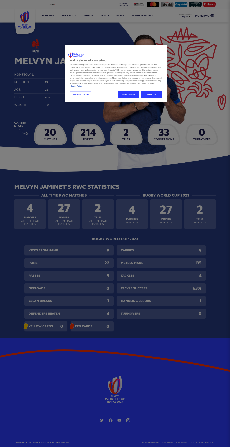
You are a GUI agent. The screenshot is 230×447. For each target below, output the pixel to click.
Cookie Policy (76, 86)
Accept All (151, 94)
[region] (116, 73)
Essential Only (128, 94)
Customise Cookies (80, 94)
